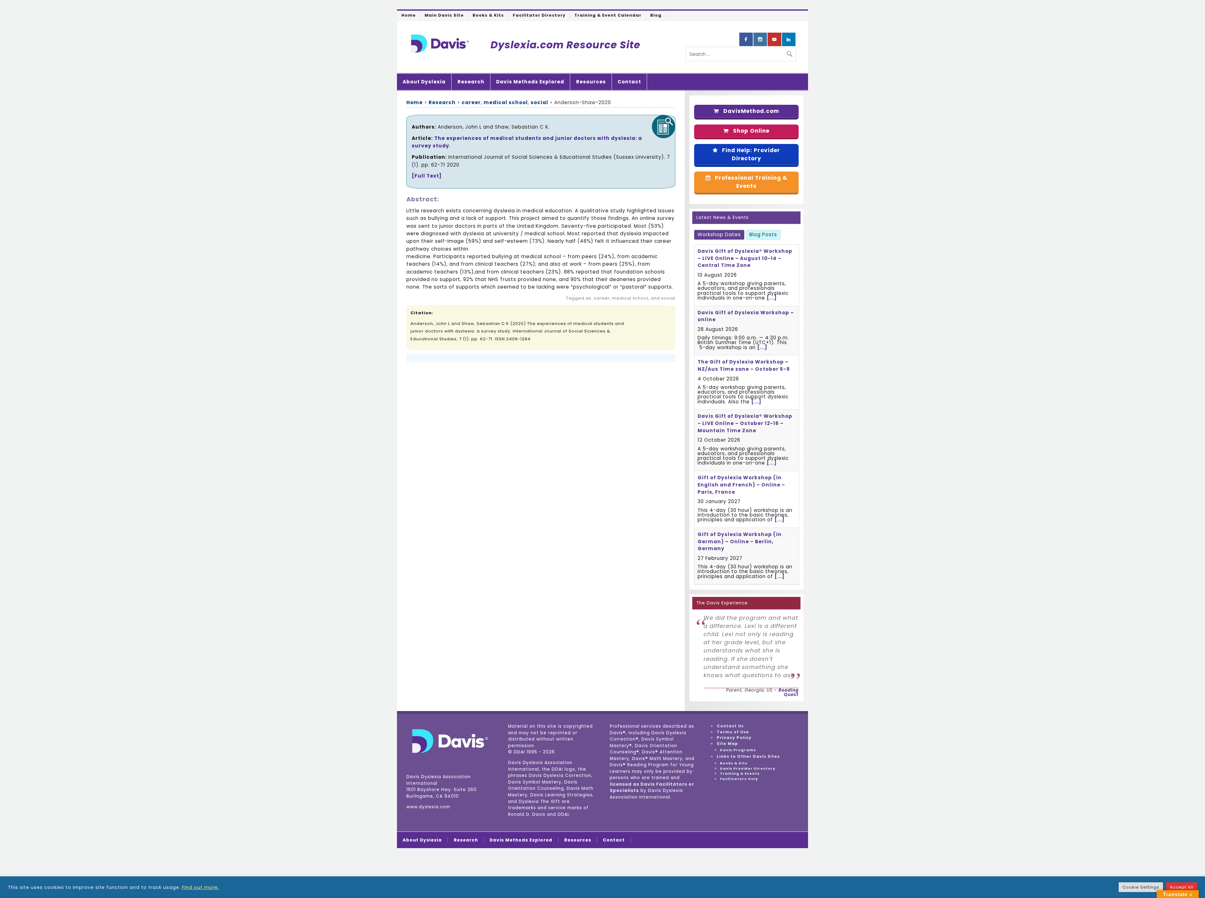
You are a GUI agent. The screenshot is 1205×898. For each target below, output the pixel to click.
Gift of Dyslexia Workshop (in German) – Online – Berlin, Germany (740, 541)
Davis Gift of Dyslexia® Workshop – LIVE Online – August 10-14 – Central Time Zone (745, 258)
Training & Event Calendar (607, 15)
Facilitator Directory (539, 15)
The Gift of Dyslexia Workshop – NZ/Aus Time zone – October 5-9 (744, 365)
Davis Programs (738, 749)
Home (408, 15)
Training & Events (740, 773)
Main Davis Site (444, 15)
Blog (655, 15)
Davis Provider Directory (747, 768)
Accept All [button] (1181, 887)
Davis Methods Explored (530, 81)
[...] (772, 298)
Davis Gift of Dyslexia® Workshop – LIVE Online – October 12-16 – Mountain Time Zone (745, 423)
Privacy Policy (734, 737)
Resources (591, 81)
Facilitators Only (739, 778)
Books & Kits (488, 15)
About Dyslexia (424, 81)
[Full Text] (427, 176)
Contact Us (730, 726)
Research (471, 81)
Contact (629, 81)
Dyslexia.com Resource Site (565, 45)
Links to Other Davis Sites (748, 756)
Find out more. (200, 887)
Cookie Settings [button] (1140, 887)
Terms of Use (733, 732)
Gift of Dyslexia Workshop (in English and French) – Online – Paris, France (741, 484)
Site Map (727, 743)
